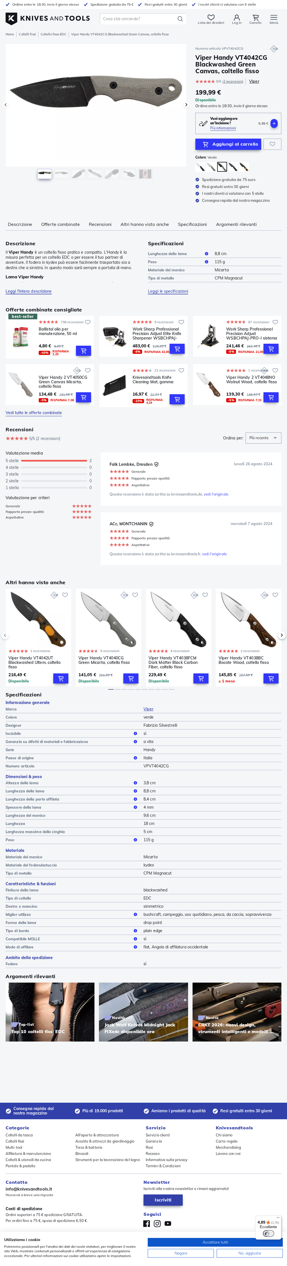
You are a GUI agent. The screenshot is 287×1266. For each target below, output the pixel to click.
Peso (152, 262)
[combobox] (263, 438)
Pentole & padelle (20, 1166)
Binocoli (82, 1153)
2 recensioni (232, 81)
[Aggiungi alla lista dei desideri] (272, 144)
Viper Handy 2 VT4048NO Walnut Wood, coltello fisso (251, 379)
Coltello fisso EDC (53, 34)
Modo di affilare (20, 947)
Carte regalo (226, 1141)
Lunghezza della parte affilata (32, 799)
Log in (237, 22)
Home (10, 34)
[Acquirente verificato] (156, 464)
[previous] (15, 635)
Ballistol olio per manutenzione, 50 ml (58, 331)
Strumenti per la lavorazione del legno (107, 1159)
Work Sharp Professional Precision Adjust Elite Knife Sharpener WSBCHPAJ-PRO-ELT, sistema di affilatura (157, 333)
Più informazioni (223, 128)
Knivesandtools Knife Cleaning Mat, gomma (153, 379)
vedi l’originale (216, 494)
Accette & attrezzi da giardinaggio (104, 1141)
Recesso (152, 1153)
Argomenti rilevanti (236, 224)
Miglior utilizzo (18, 914)
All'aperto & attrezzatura (97, 1135)
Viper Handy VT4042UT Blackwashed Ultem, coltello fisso (34, 662)
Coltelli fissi (27, 34)
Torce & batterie (89, 1147)
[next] (272, 635)
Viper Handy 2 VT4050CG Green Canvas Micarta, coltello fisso (63, 382)
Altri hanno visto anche (145, 224)
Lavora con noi (228, 1153)
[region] (96, 114)
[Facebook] (146, 1223)
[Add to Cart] (83, 351)
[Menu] (278, 1218)
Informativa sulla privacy (167, 1159)
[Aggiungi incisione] (274, 123)
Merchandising (228, 1147)
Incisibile (13, 733)
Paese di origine (20, 758)
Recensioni (100, 224)
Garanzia (154, 1141)
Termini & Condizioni (163, 1166)
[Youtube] (168, 1223)
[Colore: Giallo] (244, 166)
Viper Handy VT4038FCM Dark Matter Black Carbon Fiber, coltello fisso (173, 662)
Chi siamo (224, 1135)
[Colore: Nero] (200, 166)
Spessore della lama (23, 807)
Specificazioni (192, 224)
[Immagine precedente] (5, 104)
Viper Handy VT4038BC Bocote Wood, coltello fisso (244, 660)
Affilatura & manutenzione (28, 1153)
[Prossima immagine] (186, 104)
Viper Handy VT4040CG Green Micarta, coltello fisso (104, 660)
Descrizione (20, 224)
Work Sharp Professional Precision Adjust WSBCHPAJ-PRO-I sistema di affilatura (251, 333)
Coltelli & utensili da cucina (28, 1159)
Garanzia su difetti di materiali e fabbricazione (47, 741)
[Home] (48, 17)
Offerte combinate (60, 224)
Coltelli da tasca (19, 1135)
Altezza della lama (22, 783)
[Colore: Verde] (211, 166)
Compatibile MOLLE (23, 939)
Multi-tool (14, 1147)
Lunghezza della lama (167, 253)
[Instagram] (157, 1223)
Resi (149, 1147)
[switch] (268, 1233)
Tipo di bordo (17, 930)
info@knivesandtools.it (29, 1189)
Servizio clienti (158, 1135)
